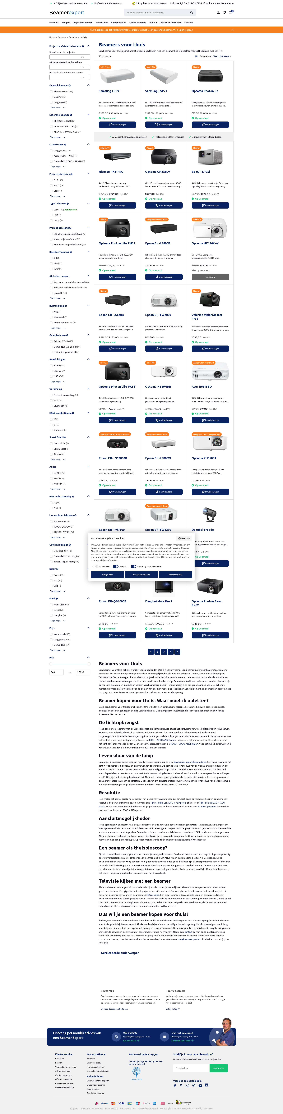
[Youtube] (200, 1085)
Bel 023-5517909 (193, 3)
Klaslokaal (60, 317)
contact (188, 931)
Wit (58, 580)
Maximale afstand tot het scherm (66, 72)
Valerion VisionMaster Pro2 (207, 316)
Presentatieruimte (65, 322)
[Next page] (177, 652)
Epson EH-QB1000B (112, 601)
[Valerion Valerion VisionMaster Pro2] (210, 300)
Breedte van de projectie (62, 52)
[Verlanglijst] (224, 12)
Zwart (59, 575)
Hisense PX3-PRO (111, 171)
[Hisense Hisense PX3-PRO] (117, 157)
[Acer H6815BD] (210, 371)
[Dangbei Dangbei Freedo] (210, 515)
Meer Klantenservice (64, 1087)
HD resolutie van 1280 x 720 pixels (168, 802)
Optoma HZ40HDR (158, 386)
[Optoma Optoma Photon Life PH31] (117, 228)
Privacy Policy (111, 1108)
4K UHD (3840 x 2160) (67, 131)
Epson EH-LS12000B (113, 458)
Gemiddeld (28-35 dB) (67, 346)
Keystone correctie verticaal (70, 287)
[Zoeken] (191, 12)
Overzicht (185, 538)
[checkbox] (100, 566)
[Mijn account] (218, 12)
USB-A (59, 371)
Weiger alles (107, 574)
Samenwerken (118, 22)
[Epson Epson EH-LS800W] (164, 443)
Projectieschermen (83, 22)
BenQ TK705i (201, 171)
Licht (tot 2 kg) (63, 550)
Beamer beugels (94, 1062)
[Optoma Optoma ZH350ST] (210, 443)
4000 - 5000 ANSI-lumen (184, 743)
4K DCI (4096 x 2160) (66, 126)
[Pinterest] (194, 1085)
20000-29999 (64, 532)
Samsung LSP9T (110, 91)
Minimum (56, 672)
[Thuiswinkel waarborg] (183, 1102)
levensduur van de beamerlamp (190, 762)
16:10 (58, 268)
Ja (57, 502)
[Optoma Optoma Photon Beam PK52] (210, 586)
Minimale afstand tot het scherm (65, 62)
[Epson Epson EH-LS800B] (164, 228)
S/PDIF (59, 478)
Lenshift (60, 293)
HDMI (59, 365)
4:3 (57, 258)
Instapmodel (62, 634)
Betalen (58, 1062)
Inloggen (74, 1108)
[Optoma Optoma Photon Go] (210, 76)
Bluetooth (61, 405)
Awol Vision (61, 604)
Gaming (60, 96)
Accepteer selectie (141, 574)
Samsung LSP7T (156, 91)
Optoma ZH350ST (204, 458)
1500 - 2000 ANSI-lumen (162, 740)
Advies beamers (137, 22)
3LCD (59, 185)
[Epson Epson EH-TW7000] (164, 300)
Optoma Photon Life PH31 (117, 243)
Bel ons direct (129, 1040)
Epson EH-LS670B (111, 314)
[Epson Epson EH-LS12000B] (117, 443)
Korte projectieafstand (67, 239)
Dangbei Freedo (203, 529)
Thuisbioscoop (63, 91)
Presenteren (102, 22)
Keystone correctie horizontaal (71, 282)
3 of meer (60, 430)
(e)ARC (59, 473)
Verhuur (153, 22)
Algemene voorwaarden (92, 1108)
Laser (58, 191)
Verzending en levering (65, 1067)
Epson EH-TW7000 (158, 314)
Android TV (61, 443)
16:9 (58, 263)
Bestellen (59, 1058)
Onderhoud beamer (96, 1085)
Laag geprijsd (62, 639)
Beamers (54, 22)
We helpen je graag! (183, 29)
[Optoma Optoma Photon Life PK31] (117, 371)
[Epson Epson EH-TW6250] (164, 515)
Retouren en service (64, 1083)
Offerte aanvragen (63, 1079)
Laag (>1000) (62, 150)
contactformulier (222, 3)
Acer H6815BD (202, 386)
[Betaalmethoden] (96, 1103)
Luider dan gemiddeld (66, 352)
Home (52, 37)
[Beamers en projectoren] (67, 12)
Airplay (59, 454)
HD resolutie (152, 895)
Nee (57, 507)
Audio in (59, 483)
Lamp (58, 220)
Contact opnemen (63, 1075)
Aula (57, 311)
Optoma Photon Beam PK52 (207, 603)
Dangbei (60, 615)
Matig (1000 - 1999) (65, 156)
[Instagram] (187, 1085)
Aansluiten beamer (95, 1093)
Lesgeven (60, 102)
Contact (188, 22)
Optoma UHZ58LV (157, 171)
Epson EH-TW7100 (112, 529)
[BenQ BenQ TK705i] (210, 157)
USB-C (59, 376)
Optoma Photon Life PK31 (117, 386)
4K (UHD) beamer (207, 806)
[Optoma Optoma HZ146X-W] (210, 228)
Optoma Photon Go (205, 91)
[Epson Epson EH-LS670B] (117, 300)
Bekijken (210, 277)
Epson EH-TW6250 (158, 529)
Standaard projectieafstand (70, 244)
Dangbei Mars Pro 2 (158, 601)
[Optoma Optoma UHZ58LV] (164, 157)
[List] (196, 56)
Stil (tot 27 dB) (63, 341)
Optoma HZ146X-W (205, 243)
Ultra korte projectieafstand (70, 234)
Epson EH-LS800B (157, 243)
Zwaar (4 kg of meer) (66, 561)
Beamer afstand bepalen (98, 1080)
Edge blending (93, 1089)
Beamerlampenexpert (148, 1108)
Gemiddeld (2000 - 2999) (69, 161)
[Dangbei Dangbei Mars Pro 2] (164, 586)
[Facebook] (175, 1085)
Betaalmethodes (128, 1108)
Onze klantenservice (170, 22)
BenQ (58, 610)
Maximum (83, 672)
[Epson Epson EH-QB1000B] (117, 586)
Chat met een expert (180, 1040)
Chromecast (61, 448)
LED (57, 215)
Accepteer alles (175, 574)
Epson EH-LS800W (158, 458)
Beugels (65, 22)
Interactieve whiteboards (98, 1071)
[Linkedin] (206, 1085)
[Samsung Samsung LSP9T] (117, 76)
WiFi (58, 400)
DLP (58, 180)
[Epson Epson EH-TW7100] (117, 515)
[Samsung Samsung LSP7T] (164, 76)
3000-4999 (62, 521)
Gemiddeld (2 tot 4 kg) (67, 556)
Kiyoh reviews (160, 3)
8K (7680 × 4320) (64, 121)
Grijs (57, 585)
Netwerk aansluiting (66, 395)
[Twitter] (181, 1085)
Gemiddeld (62, 645)
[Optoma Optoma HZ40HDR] (164, 371)
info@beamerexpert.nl (189, 939)
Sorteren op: (206, 56)
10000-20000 (64, 526)
